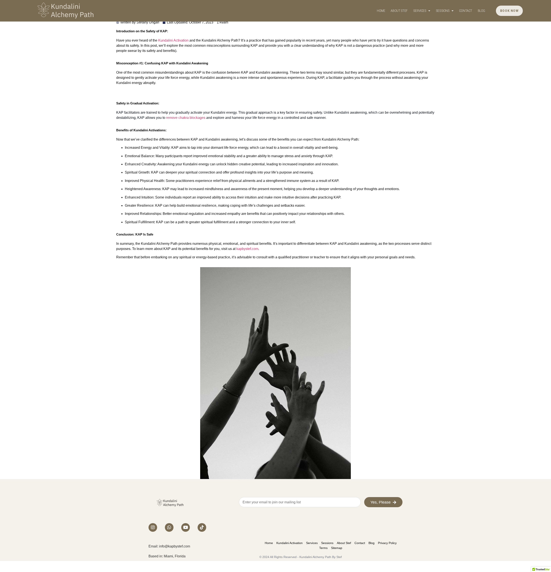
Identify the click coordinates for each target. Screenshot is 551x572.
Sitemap (336, 548)
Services (419, 10)
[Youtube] (185, 527)
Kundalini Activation (173, 40)
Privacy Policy (387, 543)
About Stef (399, 10)
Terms (323, 548)
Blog (481, 10)
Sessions (442, 10)
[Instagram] (153, 527)
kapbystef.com (247, 249)
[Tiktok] (202, 527)
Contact (465, 10)
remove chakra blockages (185, 117)
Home (381, 10)
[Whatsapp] (169, 527)
